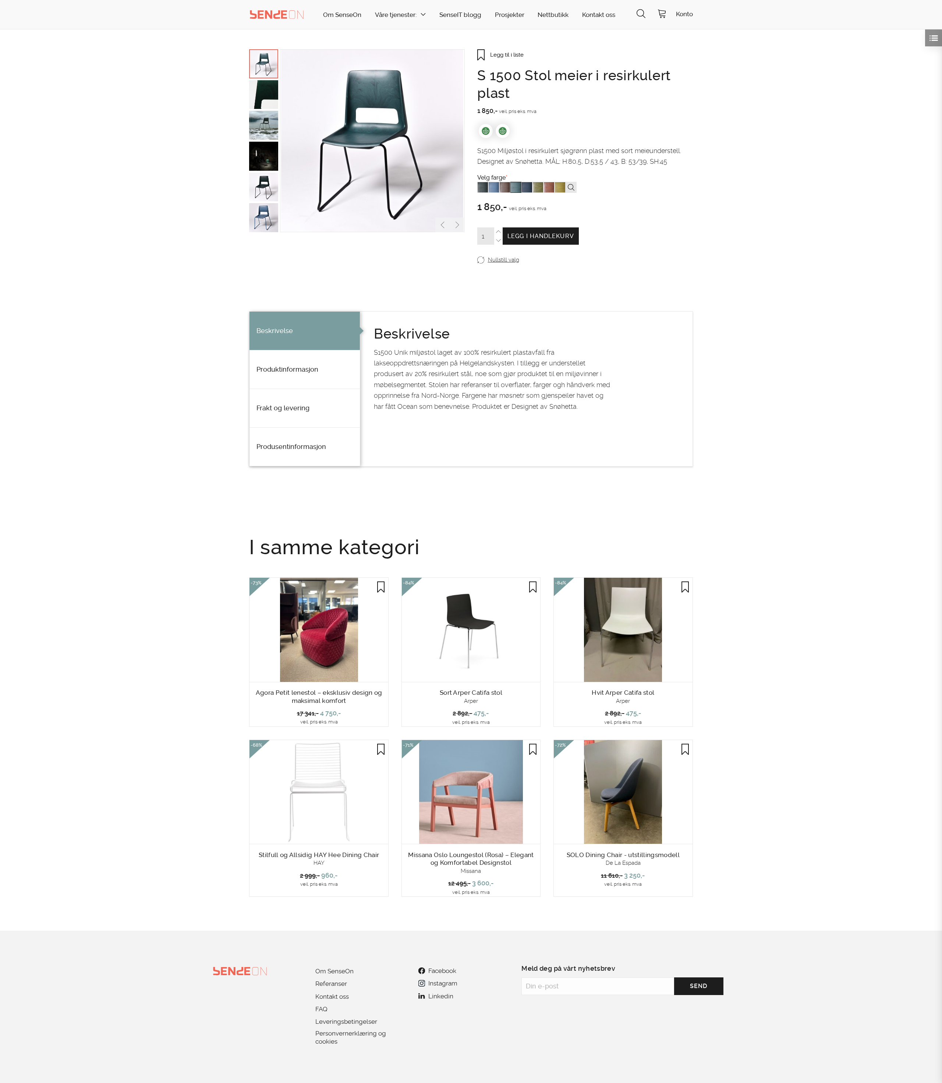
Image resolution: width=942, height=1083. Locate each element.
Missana (471, 871)
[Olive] (537, 187)
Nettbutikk (553, 14)
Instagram (442, 983)
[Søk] (641, 14)
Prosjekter (509, 14)
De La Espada (623, 863)
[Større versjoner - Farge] (571, 187)
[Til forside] (276, 14)
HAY (319, 863)
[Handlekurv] (662, 14)
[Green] (515, 187)
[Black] (482, 187)
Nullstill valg (503, 259)
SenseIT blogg (460, 14)
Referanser (331, 983)
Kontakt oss (598, 14)
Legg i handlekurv (540, 236)
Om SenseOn (342, 14)
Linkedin (440, 996)
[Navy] (526, 187)
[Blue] (493, 187)
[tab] (304, 331)
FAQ (321, 1009)
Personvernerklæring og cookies (350, 1037)
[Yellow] (560, 187)
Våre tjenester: (396, 14)
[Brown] (504, 187)
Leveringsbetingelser (346, 1021)
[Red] (549, 187)
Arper (471, 701)
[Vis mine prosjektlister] (933, 37)
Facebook (442, 970)
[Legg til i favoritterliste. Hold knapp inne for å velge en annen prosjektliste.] (380, 587)
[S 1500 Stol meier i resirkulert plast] (372, 140)
